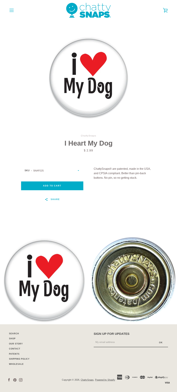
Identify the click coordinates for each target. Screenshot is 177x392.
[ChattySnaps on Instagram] (20, 379)
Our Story (16, 344)
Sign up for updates (111, 333)
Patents (14, 354)
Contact (14, 349)
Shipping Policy (19, 359)
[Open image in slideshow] (88, 77)
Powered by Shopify (105, 380)
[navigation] (11, 10)
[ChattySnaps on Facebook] (9, 379)
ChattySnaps (87, 380)
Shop (12, 338)
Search (14, 333)
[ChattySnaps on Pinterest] (15, 379)
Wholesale (16, 364)
